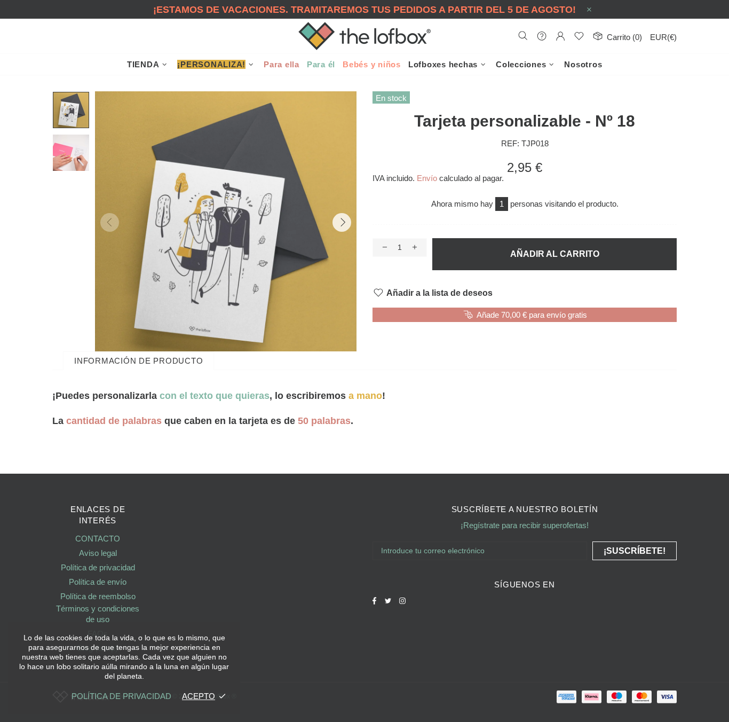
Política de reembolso (98, 596)
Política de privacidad (98, 567)
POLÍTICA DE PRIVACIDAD (121, 696)
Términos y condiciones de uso (97, 614)
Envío (427, 178)
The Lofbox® (364, 36)
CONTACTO (97, 538)
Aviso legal (98, 553)
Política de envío (97, 581)
